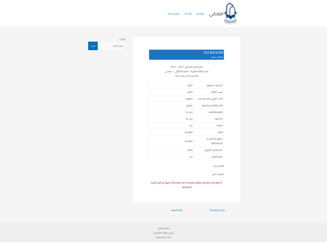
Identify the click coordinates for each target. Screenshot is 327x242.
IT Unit (168, 237)
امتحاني (216, 13)
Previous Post (219, 210)
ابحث (93, 46)
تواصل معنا (173, 13)
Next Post (175, 210)
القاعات (188, 13)
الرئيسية (200, 13)
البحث (122, 39)
